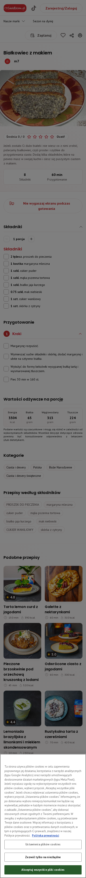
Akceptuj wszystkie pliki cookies (42, 870)
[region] (43, 816)
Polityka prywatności (45, 835)
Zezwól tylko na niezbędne (43, 857)
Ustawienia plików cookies (42, 844)
